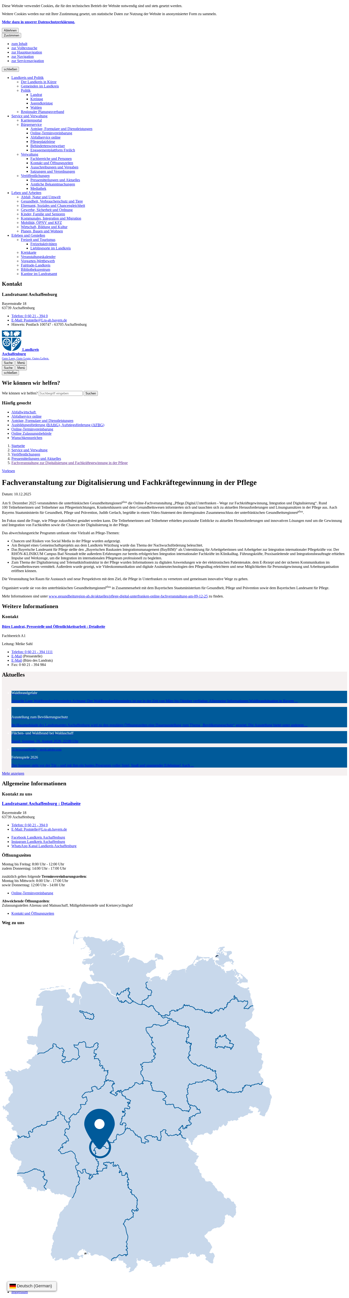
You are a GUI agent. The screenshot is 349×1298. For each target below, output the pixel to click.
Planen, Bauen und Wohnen (42, 231)
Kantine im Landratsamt (39, 274)
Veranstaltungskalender (38, 257)
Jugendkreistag (41, 103)
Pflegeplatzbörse (42, 142)
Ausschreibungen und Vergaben (54, 167)
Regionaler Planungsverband (42, 112)
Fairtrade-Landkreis (35, 265)
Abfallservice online (45, 137)
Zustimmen (11, 35)
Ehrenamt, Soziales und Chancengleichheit (53, 206)
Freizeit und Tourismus (38, 240)
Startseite (18, 446)
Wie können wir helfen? (20, 393)
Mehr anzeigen (13, 773)
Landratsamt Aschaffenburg (41, 803)
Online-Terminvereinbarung (51, 133)
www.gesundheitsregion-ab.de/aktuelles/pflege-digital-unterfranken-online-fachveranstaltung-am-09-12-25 (128, 596)
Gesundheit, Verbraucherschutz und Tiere (52, 201)
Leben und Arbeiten (26, 193)
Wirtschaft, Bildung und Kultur (44, 227)
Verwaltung (29, 154)
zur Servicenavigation (27, 61)
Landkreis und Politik (27, 78)
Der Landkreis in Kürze (39, 82)
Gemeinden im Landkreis (40, 86)
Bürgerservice (31, 124)
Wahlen (36, 107)
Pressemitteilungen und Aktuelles (55, 180)
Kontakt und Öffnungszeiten (51, 163)
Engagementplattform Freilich (52, 150)
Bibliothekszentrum (35, 269)
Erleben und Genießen (28, 235)
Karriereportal (31, 120)
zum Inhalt (19, 44)
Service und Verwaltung (29, 116)
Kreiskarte (28, 252)
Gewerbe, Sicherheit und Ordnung (47, 210)
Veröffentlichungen (35, 176)
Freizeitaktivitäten (43, 244)
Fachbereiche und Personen (51, 159)
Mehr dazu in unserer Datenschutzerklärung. (38, 22)
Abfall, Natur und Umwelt (41, 197)
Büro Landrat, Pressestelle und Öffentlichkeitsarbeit (53, 626)
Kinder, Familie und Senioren (43, 214)
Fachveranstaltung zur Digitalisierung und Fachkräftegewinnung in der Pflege (69, 463)
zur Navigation (22, 56)
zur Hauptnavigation (26, 52)
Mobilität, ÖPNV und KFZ (41, 223)
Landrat (36, 95)
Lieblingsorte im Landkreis (50, 248)
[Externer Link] (137, 1101)
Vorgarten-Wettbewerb (38, 261)
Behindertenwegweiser (47, 146)
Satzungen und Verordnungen (52, 171)
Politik (26, 90)
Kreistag (36, 99)
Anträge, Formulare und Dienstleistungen (61, 129)
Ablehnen (10, 30)
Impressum (19, 1292)
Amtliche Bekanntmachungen (52, 184)
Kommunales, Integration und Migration (51, 218)
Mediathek (38, 188)
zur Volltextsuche (24, 48)
